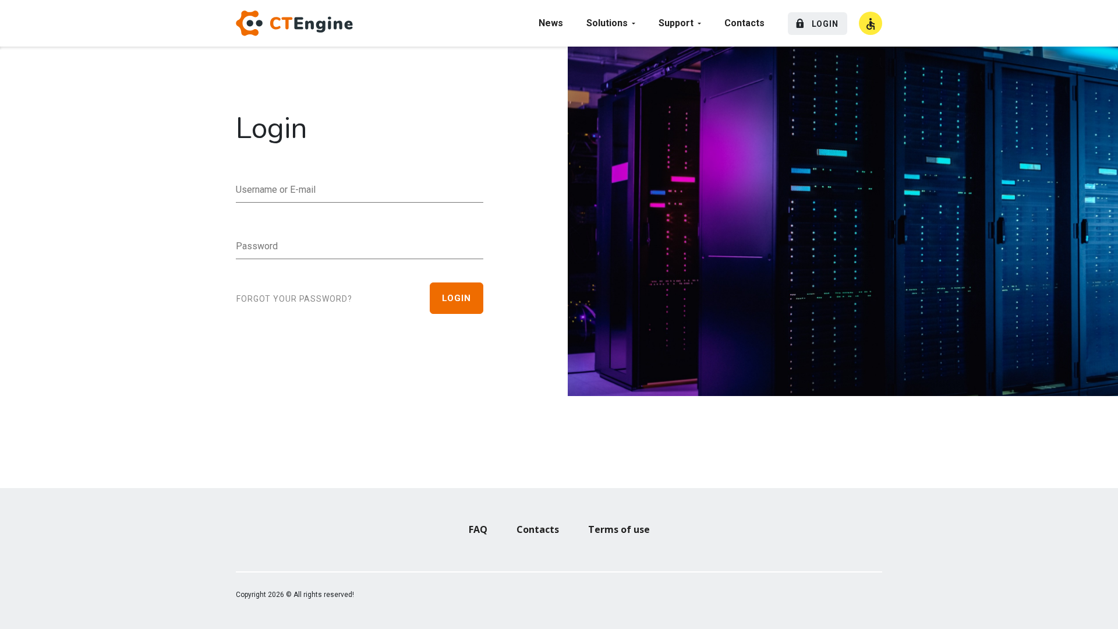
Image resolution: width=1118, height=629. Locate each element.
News (551, 23)
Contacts (744, 23)
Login (823, 24)
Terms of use (619, 529)
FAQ (478, 529)
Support (676, 23)
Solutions (607, 23)
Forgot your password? (294, 298)
